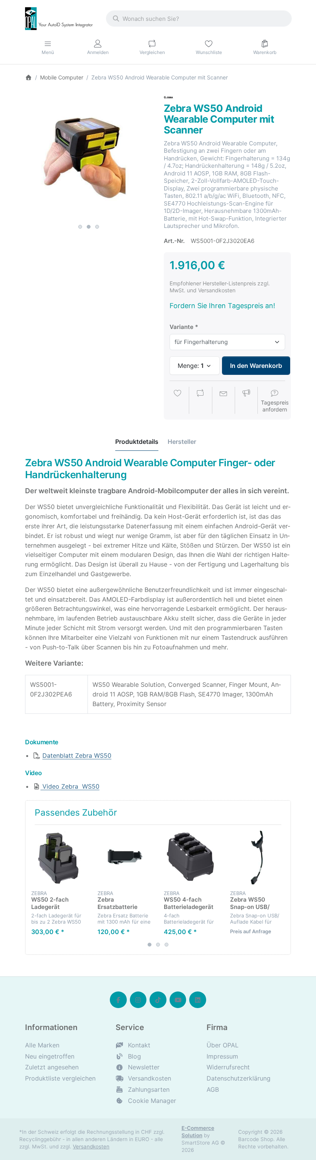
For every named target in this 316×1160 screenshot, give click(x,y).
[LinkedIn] (197, 999)
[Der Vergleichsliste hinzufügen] (200, 401)
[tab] (136, 441)
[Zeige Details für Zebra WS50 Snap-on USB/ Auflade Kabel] (257, 858)
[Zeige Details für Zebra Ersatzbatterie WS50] (124, 858)
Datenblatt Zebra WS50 (76, 755)
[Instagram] (138, 999)
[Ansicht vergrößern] (88, 156)
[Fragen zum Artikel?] (223, 401)
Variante (181, 326)
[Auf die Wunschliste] (178, 401)
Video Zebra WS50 (69, 786)
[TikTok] (158, 999)
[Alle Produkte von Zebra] (168, 97)
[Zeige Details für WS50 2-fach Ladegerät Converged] (58, 858)
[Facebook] (118, 999)
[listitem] (88, 156)
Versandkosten (91, 1146)
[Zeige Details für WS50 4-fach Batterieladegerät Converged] (191, 858)
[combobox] (199, 18)
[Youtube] (178, 999)
